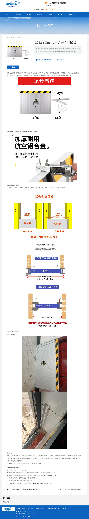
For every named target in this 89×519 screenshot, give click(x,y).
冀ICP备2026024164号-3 (54, 508)
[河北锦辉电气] (22, 4)
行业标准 (28, 14)
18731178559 (50, 9)
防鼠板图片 (18, 14)
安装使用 (49, 14)
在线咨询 (59, 60)
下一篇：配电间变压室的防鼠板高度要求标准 (70, 489)
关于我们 (60, 14)
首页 (7, 14)
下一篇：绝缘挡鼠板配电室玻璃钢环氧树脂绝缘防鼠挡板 (22, 489)
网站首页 (15, 37)
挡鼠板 (9, 455)
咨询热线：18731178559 (44, 60)
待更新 (64, 508)
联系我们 (71, 14)
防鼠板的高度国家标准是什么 (40, 483)
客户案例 (39, 14)
